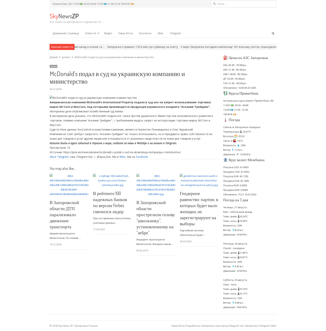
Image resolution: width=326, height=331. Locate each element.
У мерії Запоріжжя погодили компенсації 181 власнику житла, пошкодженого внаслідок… (226, 47)
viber (160, 33)
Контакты (145, 33)
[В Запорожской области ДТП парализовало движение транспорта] (69, 176)
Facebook (142, 157)
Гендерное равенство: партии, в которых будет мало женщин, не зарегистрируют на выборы (199, 208)
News (64, 16)
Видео (108, 33)
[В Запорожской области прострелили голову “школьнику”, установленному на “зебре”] (155, 176)
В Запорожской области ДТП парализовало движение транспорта (64, 214)
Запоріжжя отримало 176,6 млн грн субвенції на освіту (130, 47)
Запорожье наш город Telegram (220, 325)
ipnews (53, 66)
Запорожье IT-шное (86, 325)
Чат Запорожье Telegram (255, 325)
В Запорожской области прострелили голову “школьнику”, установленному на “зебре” (155, 217)
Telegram (175, 33)
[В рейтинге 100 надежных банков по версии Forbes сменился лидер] (112, 176)
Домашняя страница (66, 33)
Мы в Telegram (59, 157)
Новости (90, 33)
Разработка (193, 325)
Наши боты (125, 33)
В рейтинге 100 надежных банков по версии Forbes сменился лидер (110, 202)
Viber (122, 157)
